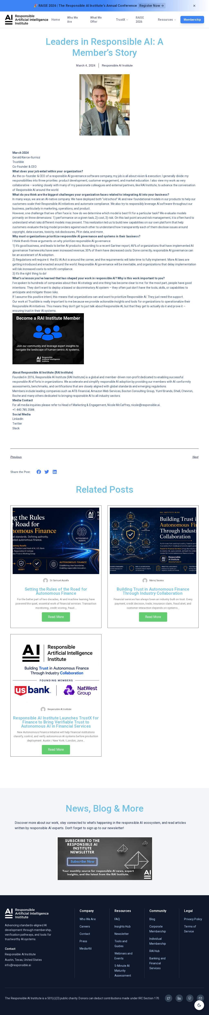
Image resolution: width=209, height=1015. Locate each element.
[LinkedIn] (179, 998)
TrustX (120, 19)
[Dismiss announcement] (194, 5)
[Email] (200, 998)
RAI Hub (154, 951)
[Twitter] (168, 998)
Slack (16, 428)
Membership (192, 19)
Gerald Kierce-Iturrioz (26, 157)
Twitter (17, 423)
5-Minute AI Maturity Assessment (123, 970)
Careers (85, 926)
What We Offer (96, 19)
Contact (85, 933)
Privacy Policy (193, 919)
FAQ (117, 919)
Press (83, 941)
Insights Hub (123, 926)
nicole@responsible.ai (145, 405)
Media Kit (86, 948)
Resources (165, 19)
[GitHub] (189, 998)
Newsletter (122, 933)
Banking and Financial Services (157, 963)
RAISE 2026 (140, 19)
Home (55, 19)
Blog (152, 919)
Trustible (18, 162)
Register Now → (151, 6)
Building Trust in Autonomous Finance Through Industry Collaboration (153, 591)
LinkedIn (17, 419)
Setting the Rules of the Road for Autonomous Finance (56, 591)
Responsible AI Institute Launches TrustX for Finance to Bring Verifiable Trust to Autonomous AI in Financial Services (56, 722)
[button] (39, 471)
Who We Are (72, 19)
